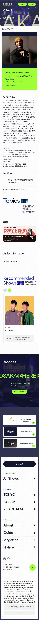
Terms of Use (7, 564)
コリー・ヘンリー (9, 261)
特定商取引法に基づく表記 (11, 567)
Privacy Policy (7, 569)
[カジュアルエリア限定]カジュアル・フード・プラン (15, 189)
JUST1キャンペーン (11, 85)
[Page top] (32, 567)
